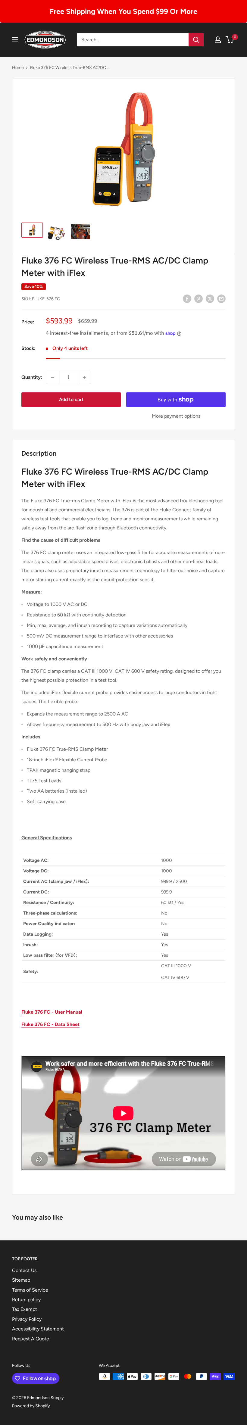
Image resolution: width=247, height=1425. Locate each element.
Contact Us (24, 1270)
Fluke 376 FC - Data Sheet (50, 1024)
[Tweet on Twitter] (210, 298)
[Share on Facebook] (187, 298)
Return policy (26, 1299)
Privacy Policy (27, 1319)
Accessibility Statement (38, 1329)
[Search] (196, 39)
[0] (230, 39)
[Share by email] (221, 298)
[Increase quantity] (84, 377)
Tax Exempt (24, 1309)
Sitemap (21, 1280)
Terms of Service (30, 1290)
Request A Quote (30, 1339)
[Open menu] (15, 39)
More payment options (176, 416)
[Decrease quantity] (52, 377)
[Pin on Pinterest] (198, 298)
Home (18, 67)
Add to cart (71, 399)
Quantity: (31, 377)
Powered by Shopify (31, 1405)
